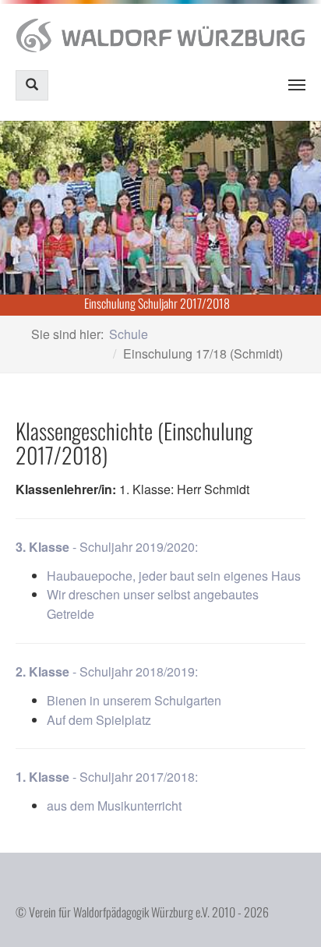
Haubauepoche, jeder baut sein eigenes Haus (174, 576)
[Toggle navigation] (296, 85)
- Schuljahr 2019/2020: (107, 547)
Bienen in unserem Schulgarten (134, 700)
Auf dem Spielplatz (99, 720)
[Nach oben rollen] (286, 912)
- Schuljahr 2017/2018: (107, 777)
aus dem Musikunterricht (114, 805)
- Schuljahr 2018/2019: (107, 671)
